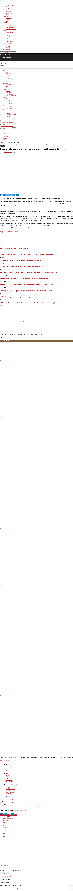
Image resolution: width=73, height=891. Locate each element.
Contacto (8, 7)
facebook (5, 132)
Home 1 (5, 833)
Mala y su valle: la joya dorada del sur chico (14, 248)
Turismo (5, 22)
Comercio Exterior (11, 29)
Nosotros (8, 766)
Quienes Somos (10, 5)
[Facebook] (2, 195)
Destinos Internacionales (12, 786)
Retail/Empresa (7, 43)
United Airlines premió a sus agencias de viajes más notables (20, 297)
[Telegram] (11, 195)
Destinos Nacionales (11, 784)
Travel (4, 829)
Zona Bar (5, 16)
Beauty (5, 832)
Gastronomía (6, 10)
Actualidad (9, 13)
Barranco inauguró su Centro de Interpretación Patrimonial (16, 803)
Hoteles (8, 24)
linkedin (5, 138)
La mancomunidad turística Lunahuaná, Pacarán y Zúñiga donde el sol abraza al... (27, 254)
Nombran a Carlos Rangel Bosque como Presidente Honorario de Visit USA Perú (26, 284)
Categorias (6, 770)
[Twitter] (7, 195)
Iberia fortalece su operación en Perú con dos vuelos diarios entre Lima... (24, 278)
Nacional (8, 26)
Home (1, 144)
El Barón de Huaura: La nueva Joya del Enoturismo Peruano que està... (23, 260)
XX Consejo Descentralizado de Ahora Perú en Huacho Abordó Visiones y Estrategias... (28, 303)
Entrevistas (9, 37)
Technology (6, 827)
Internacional (9, 27)
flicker (4, 140)
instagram (5, 136)
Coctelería (8, 18)
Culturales (8, 35)
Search (13, 128)
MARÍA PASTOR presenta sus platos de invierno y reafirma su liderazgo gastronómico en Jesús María (27, 806)
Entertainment (7, 830)
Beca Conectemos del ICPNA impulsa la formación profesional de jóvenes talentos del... (29, 272)
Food (4, 825)
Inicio (4, 4)
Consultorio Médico (11, 48)
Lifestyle (5, 45)
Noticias (5, 30)
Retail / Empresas (10, 789)
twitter (4, 133)
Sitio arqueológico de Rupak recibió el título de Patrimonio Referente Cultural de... (27, 291)
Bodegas (8, 19)
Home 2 (5, 835)
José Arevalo (3, 231)
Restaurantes (9, 11)
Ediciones (8, 8)
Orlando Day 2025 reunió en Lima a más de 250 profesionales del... (22, 266)
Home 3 (5, 836)
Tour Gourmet (8, 152)
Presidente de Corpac (12, 231)
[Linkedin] (16, 195)
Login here (20, 889)
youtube (5, 135)
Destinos (5, 38)
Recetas (8, 15)
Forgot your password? (6, 876)
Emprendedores (7, 49)
